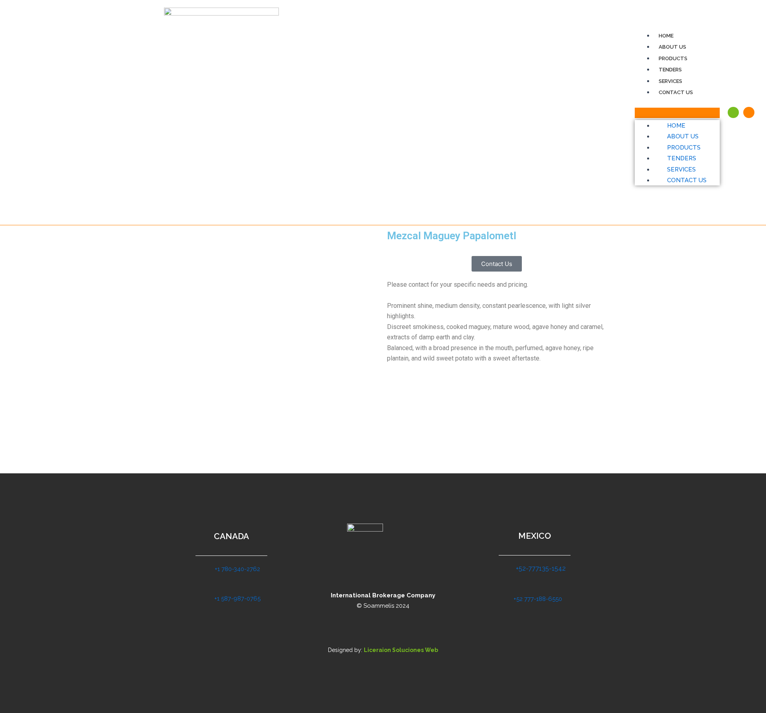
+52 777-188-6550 (537, 599)
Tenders (670, 70)
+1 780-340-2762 (237, 569)
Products (673, 58)
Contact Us (676, 92)
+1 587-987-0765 (237, 598)
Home (666, 36)
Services (670, 81)
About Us (672, 47)
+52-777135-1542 (541, 568)
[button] (677, 113)
